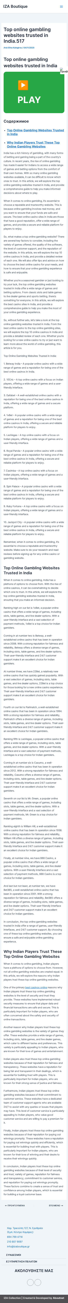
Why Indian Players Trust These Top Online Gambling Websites (33, 144)
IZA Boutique (15, 6)
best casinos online (36, 987)
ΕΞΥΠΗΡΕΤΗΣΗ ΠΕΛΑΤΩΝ (21, 1261)
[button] (34, 1255)
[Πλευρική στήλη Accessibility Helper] (64, 70)
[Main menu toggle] (61, 6)
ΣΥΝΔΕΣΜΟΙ (13, 1254)
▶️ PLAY (29, 92)
